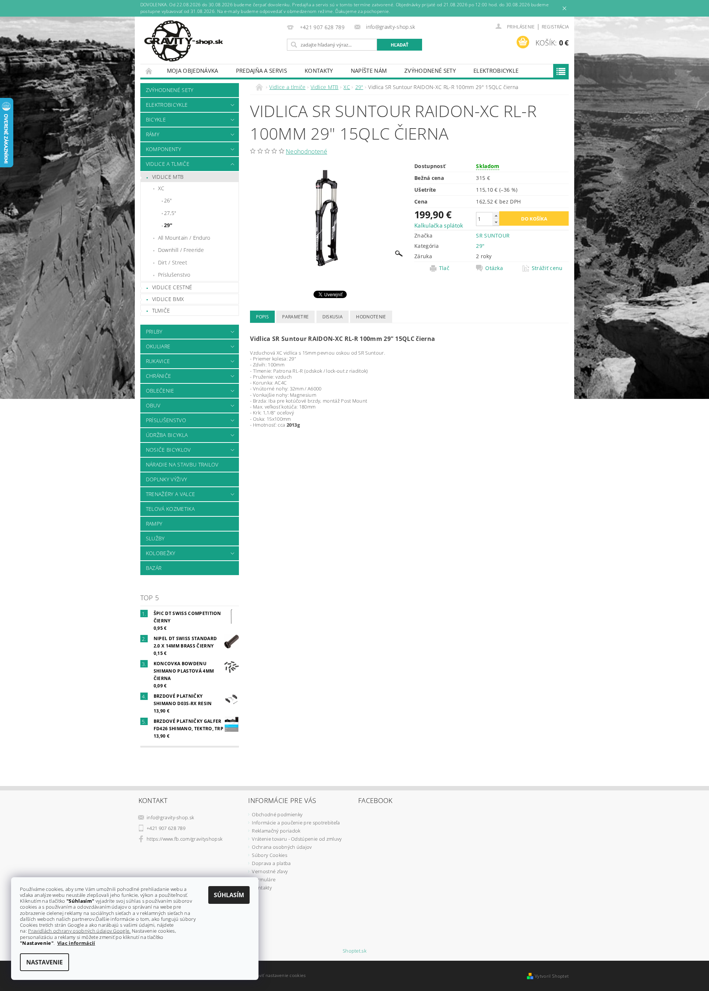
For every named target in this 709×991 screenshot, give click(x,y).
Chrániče (158, 375)
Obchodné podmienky (277, 814)
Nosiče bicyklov (168, 449)
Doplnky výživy (166, 479)
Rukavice (158, 361)
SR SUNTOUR (493, 235)
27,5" (170, 212)
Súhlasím (229, 895)
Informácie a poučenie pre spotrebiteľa (296, 822)
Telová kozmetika (170, 508)
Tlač (444, 268)
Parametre (295, 317)
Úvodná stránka (149, 70)
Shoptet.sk (354, 951)
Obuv (153, 405)
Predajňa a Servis (261, 70)
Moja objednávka (192, 70)
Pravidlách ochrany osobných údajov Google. (79, 930)
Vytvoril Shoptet (552, 976)
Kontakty (319, 70)
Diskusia (332, 317)
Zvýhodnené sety (430, 70)
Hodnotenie (371, 317)
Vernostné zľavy (270, 871)
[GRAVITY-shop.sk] (183, 41)
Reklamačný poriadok (276, 830)
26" (168, 200)
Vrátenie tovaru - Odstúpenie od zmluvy (297, 838)
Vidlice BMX (168, 299)
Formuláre (263, 879)
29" (168, 225)
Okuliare (158, 346)
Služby (155, 538)
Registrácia (555, 27)
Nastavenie (44, 962)
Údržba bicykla (167, 434)
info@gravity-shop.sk (170, 817)
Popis (262, 317)
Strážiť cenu (547, 268)
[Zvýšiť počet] (496, 215)
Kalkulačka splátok (438, 225)
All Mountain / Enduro (184, 237)
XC (161, 188)
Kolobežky (160, 553)
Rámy (152, 134)
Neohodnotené (306, 151)
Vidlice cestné (172, 287)
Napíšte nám (369, 70)
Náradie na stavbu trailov (182, 464)
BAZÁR (154, 567)
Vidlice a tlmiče (167, 163)
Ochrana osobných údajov (282, 847)
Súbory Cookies (269, 855)
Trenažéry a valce (170, 494)
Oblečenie (160, 390)
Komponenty (163, 149)
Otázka (494, 268)
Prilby (154, 331)
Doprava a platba (271, 863)
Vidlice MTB (168, 176)
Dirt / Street (172, 262)
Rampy (154, 523)
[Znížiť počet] (496, 222)
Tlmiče (161, 310)
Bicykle (156, 119)
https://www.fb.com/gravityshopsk (184, 838)
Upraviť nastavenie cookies (277, 975)
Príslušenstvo (174, 274)
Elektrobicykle (495, 70)
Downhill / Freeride (181, 249)
